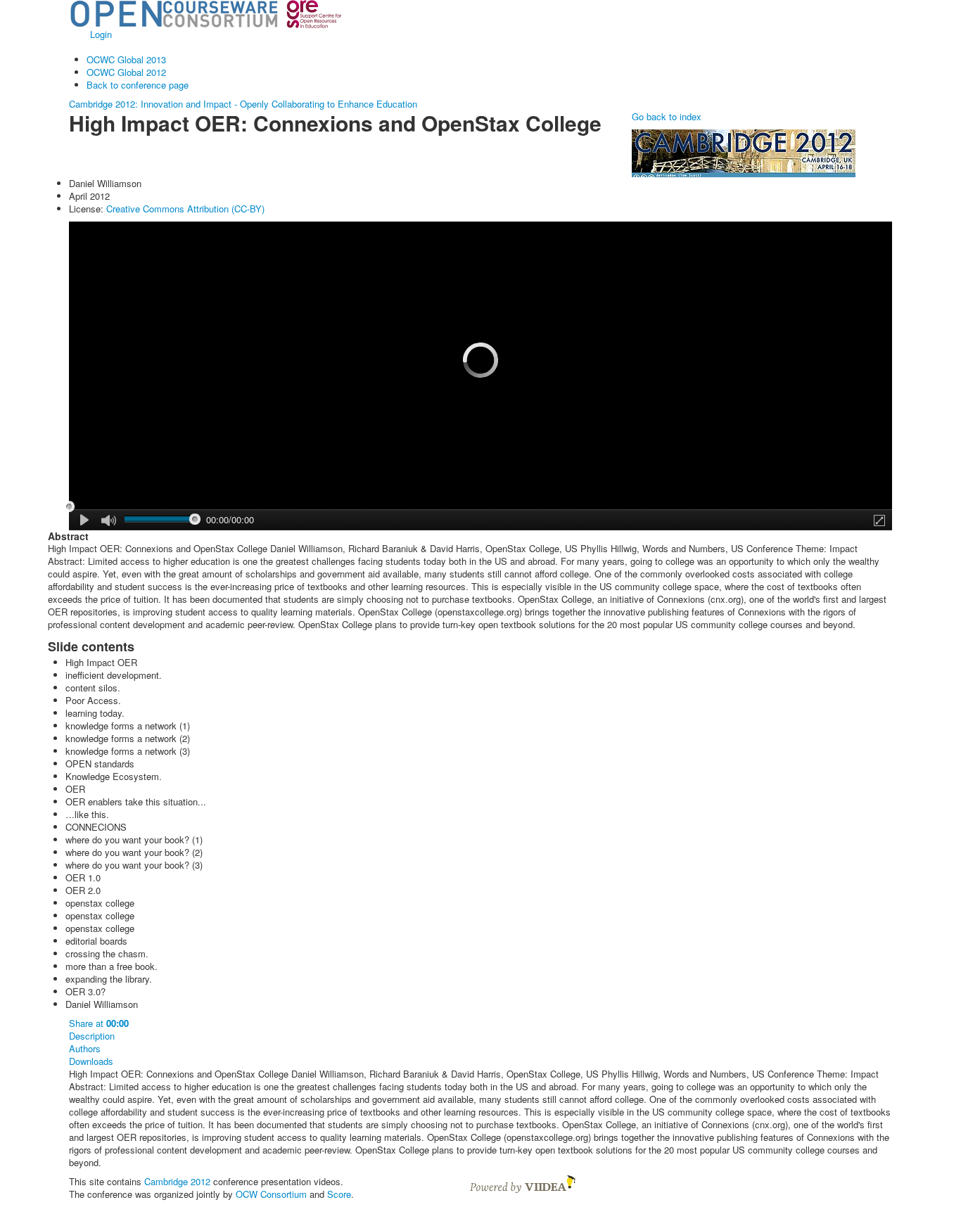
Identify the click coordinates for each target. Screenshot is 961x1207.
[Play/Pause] (85, 520)
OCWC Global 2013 (126, 59)
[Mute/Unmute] (108, 521)
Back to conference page (138, 84)
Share (99, 1023)
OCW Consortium (271, 1194)
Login (101, 34)
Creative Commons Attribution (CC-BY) (185, 208)
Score (339, 1194)
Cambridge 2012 (177, 1181)
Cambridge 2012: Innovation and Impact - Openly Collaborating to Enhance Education (243, 103)
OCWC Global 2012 (126, 72)
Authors (85, 1048)
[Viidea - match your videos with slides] (522, 1182)
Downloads (91, 1061)
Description (92, 1036)
